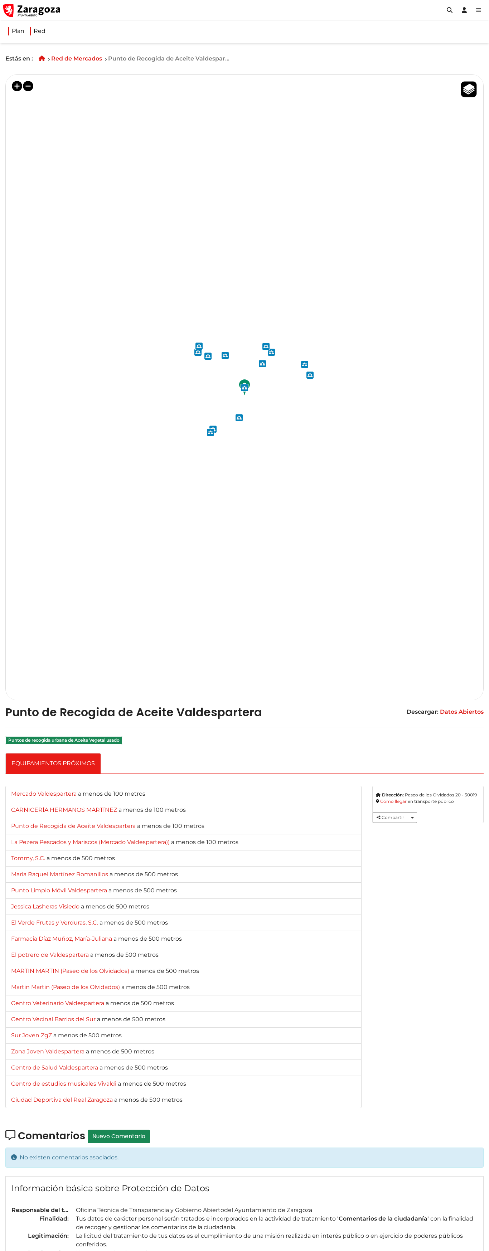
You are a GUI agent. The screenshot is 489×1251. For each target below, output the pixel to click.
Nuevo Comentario (118, 1136)
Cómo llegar (393, 801)
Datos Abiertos (462, 711)
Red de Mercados (76, 58)
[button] (449, 10)
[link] (44, 793)
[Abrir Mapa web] (478, 10)
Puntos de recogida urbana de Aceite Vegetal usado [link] (64, 740)
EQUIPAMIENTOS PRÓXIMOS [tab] (53, 763)
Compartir (392, 817)
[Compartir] (412, 817)
